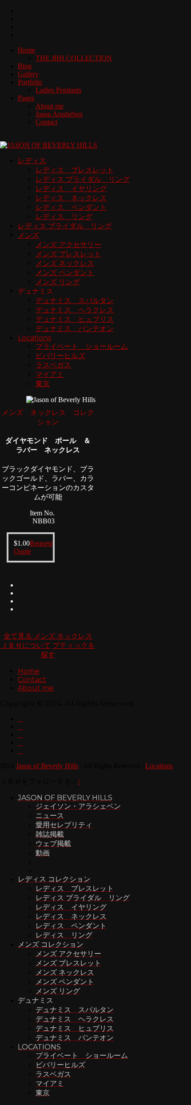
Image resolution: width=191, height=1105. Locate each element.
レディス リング (64, 216)
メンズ (28, 235)
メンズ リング (58, 282)
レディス (32, 160)
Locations (34, 338)
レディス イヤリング (71, 188)
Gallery (28, 74)
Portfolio (30, 82)
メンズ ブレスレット (68, 254)
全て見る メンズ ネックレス (48, 636)
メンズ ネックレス (65, 263)
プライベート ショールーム (82, 346)
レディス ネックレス (71, 198)
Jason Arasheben (59, 114)
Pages (26, 98)
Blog (25, 66)
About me (50, 106)
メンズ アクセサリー (68, 244)
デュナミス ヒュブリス (75, 319)
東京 (43, 383)
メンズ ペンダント (65, 272)
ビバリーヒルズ (60, 355)
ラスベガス (53, 365)
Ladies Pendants (58, 90)
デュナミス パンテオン (75, 328)
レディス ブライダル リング (83, 179)
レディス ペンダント (71, 207)
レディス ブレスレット (75, 170)
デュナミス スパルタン (75, 300)
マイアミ (50, 374)
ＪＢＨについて (26, 645)
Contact (46, 122)
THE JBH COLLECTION (74, 58)
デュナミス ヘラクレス (75, 310)
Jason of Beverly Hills (47, 766)
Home (26, 50)
